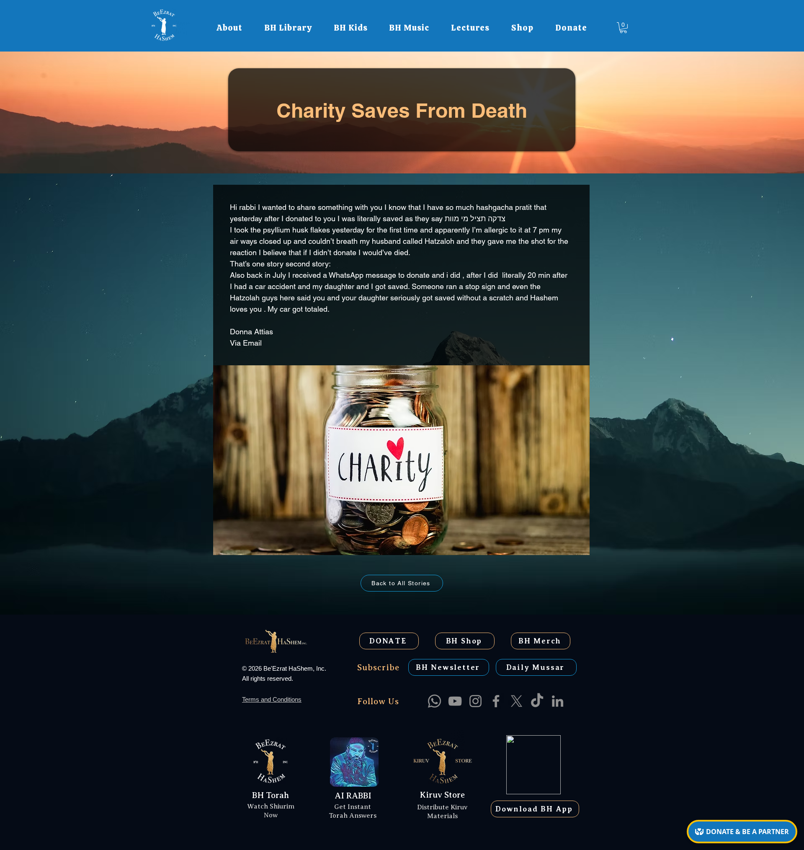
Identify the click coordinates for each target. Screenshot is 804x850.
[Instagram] (475, 701)
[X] (516, 701)
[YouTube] (455, 701)
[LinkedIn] (557, 701)
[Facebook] (496, 701)
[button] (229, 27)
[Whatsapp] (434, 701)
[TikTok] (537, 701)
